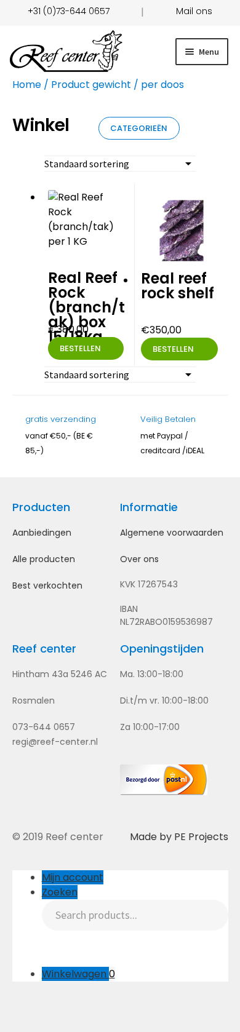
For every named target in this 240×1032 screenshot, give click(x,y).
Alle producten (43, 559)
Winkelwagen (78, 974)
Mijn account (72, 877)
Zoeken (60, 892)
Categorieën (138, 128)
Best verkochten (47, 585)
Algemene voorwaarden (171, 532)
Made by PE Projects (179, 837)
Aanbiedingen (41, 532)
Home (26, 84)
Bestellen (80, 348)
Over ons (139, 559)
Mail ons (194, 11)
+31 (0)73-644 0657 (69, 11)
